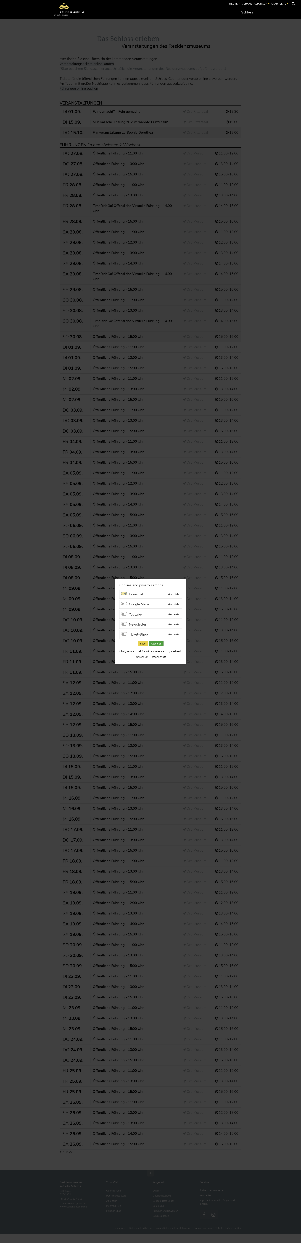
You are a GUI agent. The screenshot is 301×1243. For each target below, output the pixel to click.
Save (142, 643)
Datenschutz (158, 657)
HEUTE (233, 3)
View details (173, 594)
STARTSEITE (278, 3)
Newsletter (137, 624)
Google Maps (139, 604)
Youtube (135, 614)
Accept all (156, 643)
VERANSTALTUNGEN (254, 3)
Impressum (141, 657)
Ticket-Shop (138, 634)
